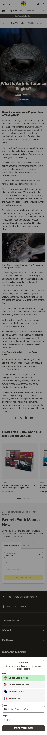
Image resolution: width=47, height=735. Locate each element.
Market (4, 705)
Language (6, 716)
